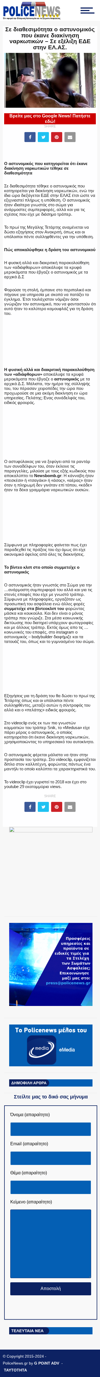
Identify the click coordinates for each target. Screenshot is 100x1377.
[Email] (70, 137)
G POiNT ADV (46, 1363)
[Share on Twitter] (43, 137)
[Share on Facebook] (30, 137)
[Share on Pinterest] (56, 137)
